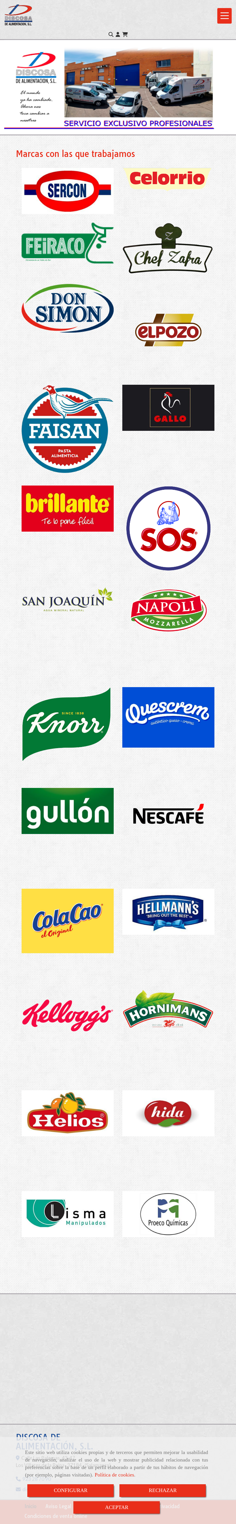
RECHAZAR (163, 1490)
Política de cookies (114, 1475)
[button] (118, 34)
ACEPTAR (116, 1507)
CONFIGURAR (70, 1490)
